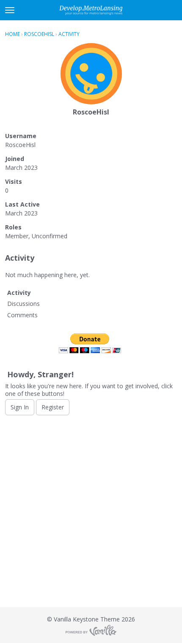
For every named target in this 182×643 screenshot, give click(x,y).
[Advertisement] (91, 511)
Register (52, 407)
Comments (22, 315)
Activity (19, 293)
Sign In (20, 407)
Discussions (23, 304)
